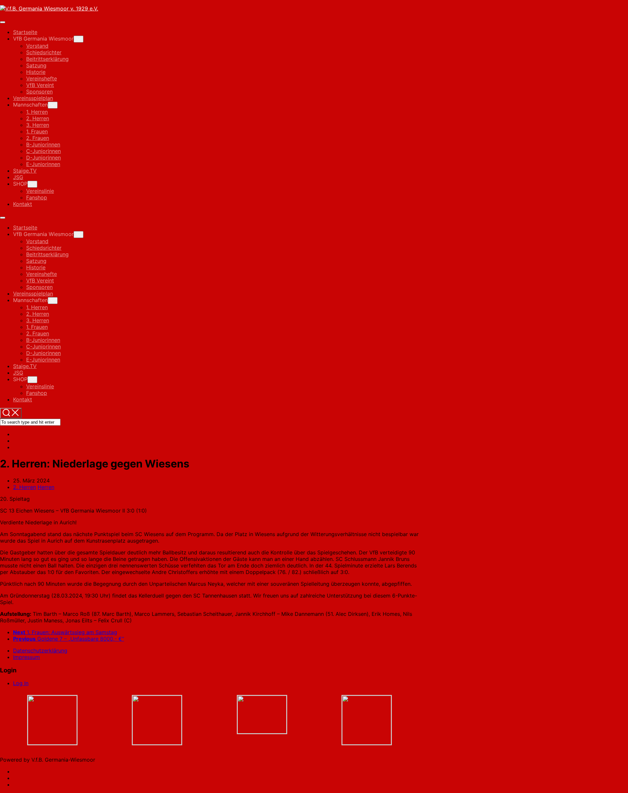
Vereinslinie (40, 191)
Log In (20, 683)
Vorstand (37, 45)
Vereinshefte (41, 78)
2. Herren (37, 118)
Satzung (36, 65)
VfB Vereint (40, 85)
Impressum (26, 657)
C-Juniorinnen (43, 151)
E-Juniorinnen (43, 164)
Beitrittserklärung (47, 59)
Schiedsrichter (43, 52)
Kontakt (22, 204)
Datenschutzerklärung (40, 650)
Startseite (25, 32)
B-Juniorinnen (43, 144)
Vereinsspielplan (33, 98)
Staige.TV (25, 170)
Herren (46, 487)
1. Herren (37, 112)
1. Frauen (37, 131)
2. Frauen (37, 138)
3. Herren (37, 125)
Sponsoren (39, 91)
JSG (18, 177)
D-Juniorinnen (43, 157)
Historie (35, 72)
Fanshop (36, 197)
